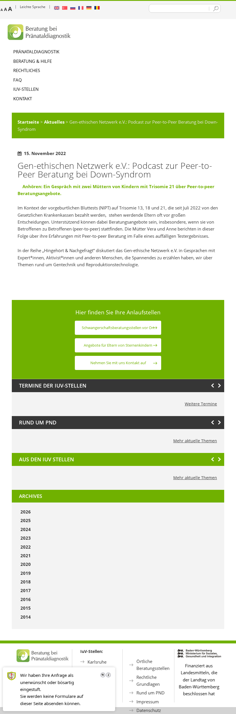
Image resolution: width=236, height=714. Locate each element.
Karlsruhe (96, 662)
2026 (25, 512)
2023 (25, 538)
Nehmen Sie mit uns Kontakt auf (118, 362)
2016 (25, 599)
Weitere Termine (201, 404)
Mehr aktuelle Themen (195, 440)
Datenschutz (148, 710)
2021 (25, 555)
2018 (25, 582)
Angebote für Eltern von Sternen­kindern (118, 345)
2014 (25, 617)
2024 (25, 529)
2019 (25, 573)
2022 (25, 547)
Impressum (147, 701)
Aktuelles (54, 122)
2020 (25, 564)
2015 (25, 608)
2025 (25, 520)
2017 (25, 590)
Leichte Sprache (32, 6)
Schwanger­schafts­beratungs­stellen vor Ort (118, 327)
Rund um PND (150, 693)
